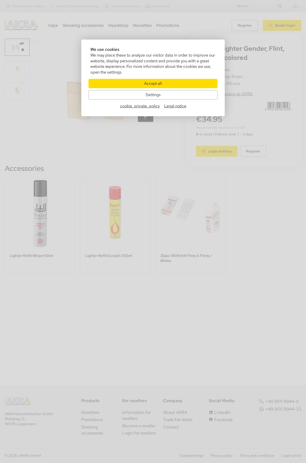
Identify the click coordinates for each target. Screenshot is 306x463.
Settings (153, 94)
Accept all (153, 83)
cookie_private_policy (140, 106)
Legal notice (175, 106)
